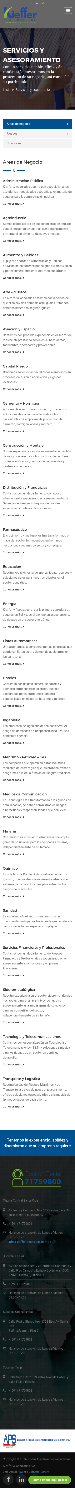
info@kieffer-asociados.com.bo (30, 1242)
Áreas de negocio (18, 124)
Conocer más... (13, 203)
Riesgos (12, 133)
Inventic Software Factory (34, 1471)
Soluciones (14, 143)
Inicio (7, 90)
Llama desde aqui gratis (49, 1480)
